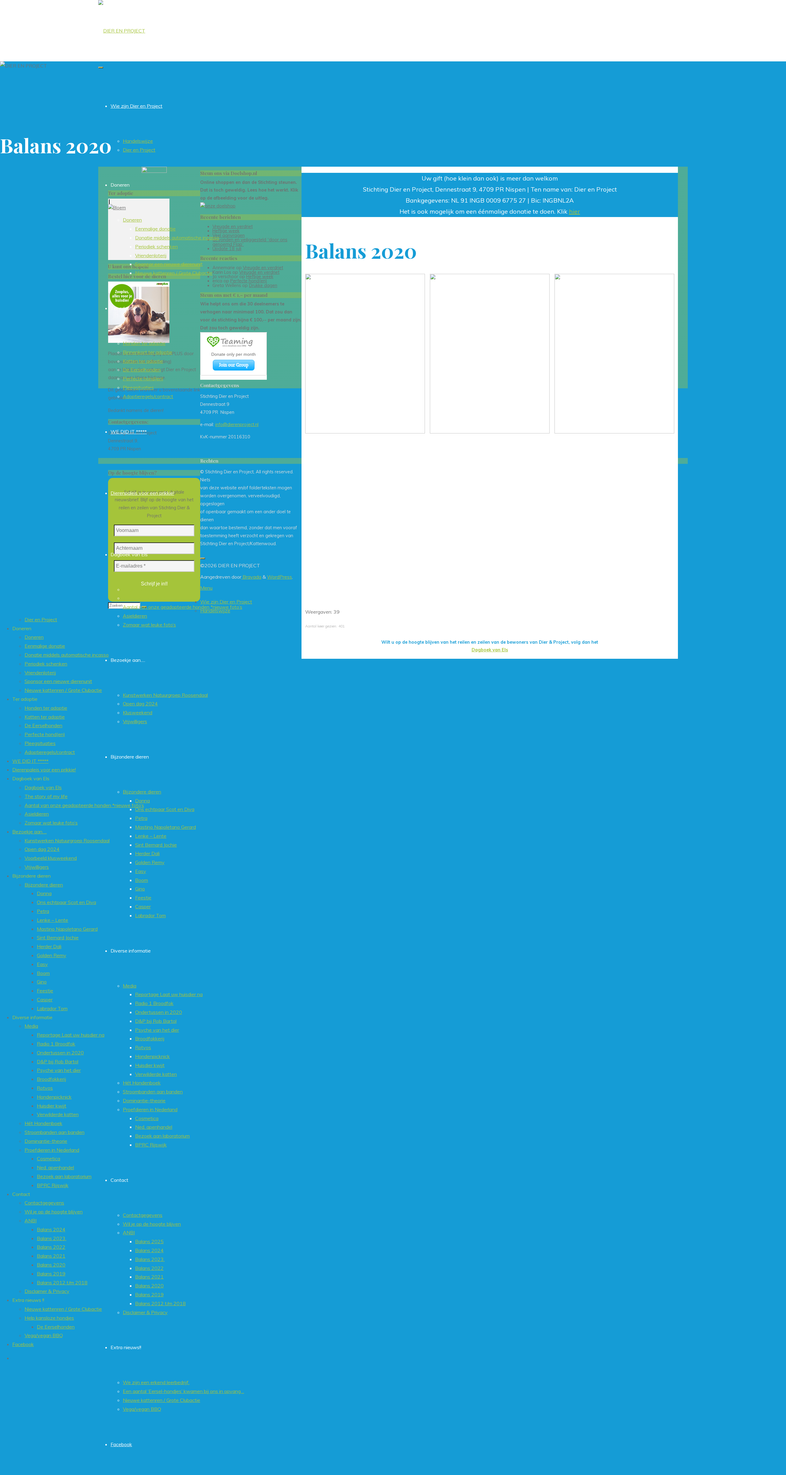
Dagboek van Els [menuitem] (30, 778)
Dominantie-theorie (144, 1100)
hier (574, 211)
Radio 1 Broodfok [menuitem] (56, 1044)
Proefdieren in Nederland (150, 1109)
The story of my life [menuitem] (46, 796)
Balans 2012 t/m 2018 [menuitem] (62, 1282)
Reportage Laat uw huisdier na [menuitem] (70, 1035)
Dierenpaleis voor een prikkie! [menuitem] (44, 770)
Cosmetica (146, 1118)
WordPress (279, 577)
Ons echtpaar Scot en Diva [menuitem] (66, 902)
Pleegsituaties (138, 387)
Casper (143, 906)
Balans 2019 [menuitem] (51, 1274)
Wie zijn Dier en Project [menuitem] (226, 602)
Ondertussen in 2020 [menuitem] (60, 1053)
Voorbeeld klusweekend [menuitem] (51, 858)
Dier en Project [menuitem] (41, 619)
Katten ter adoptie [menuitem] (45, 717)
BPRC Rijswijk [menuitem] (52, 1185)
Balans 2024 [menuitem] (51, 1229)
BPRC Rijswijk (151, 1145)
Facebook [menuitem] (23, 1344)
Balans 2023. (150, 1259)
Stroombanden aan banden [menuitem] (54, 1132)
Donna (142, 801)
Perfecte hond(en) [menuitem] (45, 734)
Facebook (121, 1444)
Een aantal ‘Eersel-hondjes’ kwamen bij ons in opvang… (183, 1391)
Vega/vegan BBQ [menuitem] (44, 1335)
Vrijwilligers (135, 721)
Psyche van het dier (157, 1030)
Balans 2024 (149, 1250)
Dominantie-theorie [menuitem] (46, 1141)
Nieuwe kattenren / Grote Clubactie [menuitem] (63, 690)
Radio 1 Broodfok (154, 1003)
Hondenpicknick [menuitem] (54, 1097)
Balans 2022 (149, 1268)
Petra (141, 818)
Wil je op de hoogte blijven (152, 1224)
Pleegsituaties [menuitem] (40, 743)
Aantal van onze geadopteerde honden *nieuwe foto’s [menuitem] (84, 805)
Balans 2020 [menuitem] (51, 1265)
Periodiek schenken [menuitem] (46, 664)
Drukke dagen (263, 285)
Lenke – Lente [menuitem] (52, 920)
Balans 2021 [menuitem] (51, 1256)
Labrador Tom (150, 915)
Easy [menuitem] (42, 964)
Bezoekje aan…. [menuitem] (29, 832)
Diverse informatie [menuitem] (32, 1017)
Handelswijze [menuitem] (215, 610)
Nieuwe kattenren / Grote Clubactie (173, 273)
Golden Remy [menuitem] (51, 955)
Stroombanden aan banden (153, 1092)
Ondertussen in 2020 (158, 1012)
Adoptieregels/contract (148, 396)
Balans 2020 (149, 1286)
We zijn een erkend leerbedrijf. (156, 1382)
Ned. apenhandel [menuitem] (55, 1167)
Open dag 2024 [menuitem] (42, 849)
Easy (140, 871)
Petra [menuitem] (43, 911)
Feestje (143, 898)
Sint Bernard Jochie (156, 845)
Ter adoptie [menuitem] (24, 699)
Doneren (132, 220)
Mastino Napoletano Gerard (165, 827)
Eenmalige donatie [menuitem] (45, 646)
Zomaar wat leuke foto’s (149, 625)
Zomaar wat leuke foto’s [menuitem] (51, 823)
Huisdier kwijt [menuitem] (51, 1106)
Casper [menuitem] (45, 999)
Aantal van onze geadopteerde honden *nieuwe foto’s (182, 607)
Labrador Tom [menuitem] (52, 1008)
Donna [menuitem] (44, 893)
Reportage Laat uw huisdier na (169, 994)
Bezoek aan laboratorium (162, 1136)
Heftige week (225, 231)
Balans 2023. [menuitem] (51, 1238)
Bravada (251, 577)
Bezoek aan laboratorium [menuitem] (64, 1176)
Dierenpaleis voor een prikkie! (142, 493)
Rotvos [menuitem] (45, 1088)
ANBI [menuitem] (31, 1220)
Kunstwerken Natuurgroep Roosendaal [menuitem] (67, 840)
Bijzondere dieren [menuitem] (31, 876)
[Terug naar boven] (202, 558)
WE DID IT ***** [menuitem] (30, 761)
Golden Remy (150, 862)
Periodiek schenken (156, 246)
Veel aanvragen (228, 235)
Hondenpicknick (152, 1056)
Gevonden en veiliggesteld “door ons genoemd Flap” (249, 242)
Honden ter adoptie (144, 343)
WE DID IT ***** (129, 432)
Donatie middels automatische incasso (177, 238)
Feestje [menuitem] (45, 991)
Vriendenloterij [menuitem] (40, 673)
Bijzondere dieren (142, 792)
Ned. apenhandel (153, 1127)
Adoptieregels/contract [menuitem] (50, 752)
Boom (141, 880)
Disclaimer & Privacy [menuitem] (47, 1291)
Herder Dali (147, 853)
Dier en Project (139, 150)
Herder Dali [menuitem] (49, 946)
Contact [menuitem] (21, 1194)
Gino (140, 889)
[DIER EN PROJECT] (121, 31)
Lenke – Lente (150, 836)
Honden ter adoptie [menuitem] (46, 708)
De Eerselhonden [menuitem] (43, 725)
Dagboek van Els (141, 589)
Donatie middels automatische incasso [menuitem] (67, 655)
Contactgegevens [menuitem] (44, 1203)
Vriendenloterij (150, 255)
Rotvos (143, 1047)
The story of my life (144, 598)
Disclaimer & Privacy (145, 1312)
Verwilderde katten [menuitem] (58, 1114)
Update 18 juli (226, 248)
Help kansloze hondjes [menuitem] (49, 1318)
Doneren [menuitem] (21, 628)
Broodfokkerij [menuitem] (51, 1079)
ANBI (129, 1232)
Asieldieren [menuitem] (37, 814)
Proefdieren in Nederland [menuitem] (52, 1150)
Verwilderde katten (156, 1074)
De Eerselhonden (142, 370)
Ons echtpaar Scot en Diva (164, 809)
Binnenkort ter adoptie (147, 352)
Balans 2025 (149, 1241)
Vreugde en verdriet (232, 226)
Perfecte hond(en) (143, 378)
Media (129, 986)
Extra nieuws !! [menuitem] (28, 1300)
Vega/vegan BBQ (142, 1409)
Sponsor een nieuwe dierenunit (169, 264)
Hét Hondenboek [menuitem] (43, 1123)
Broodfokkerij (149, 1038)
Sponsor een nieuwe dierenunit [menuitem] (58, 681)
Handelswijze (138, 141)
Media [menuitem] (31, 1026)
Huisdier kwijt (150, 1065)
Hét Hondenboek (142, 1083)
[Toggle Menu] (100, 67)
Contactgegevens (142, 1215)
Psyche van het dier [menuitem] (59, 1070)
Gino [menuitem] (42, 982)
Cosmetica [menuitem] (48, 1158)
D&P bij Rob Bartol (156, 1021)
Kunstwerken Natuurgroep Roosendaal (165, 695)
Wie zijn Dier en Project (136, 106)
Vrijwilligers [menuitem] (37, 867)
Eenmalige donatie (155, 229)
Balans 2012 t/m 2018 (160, 1303)
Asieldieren (135, 616)
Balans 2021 (149, 1277)
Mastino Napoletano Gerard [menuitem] (67, 929)
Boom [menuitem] (43, 973)
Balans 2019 (149, 1294)
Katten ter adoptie (143, 361)
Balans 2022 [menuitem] (51, 1247)
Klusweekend (137, 712)
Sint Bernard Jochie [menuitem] (58, 937)
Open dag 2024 (140, 704)
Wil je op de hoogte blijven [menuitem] (54, 1212)
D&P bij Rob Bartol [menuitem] (57, 1061)
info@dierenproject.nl (237, 424)
